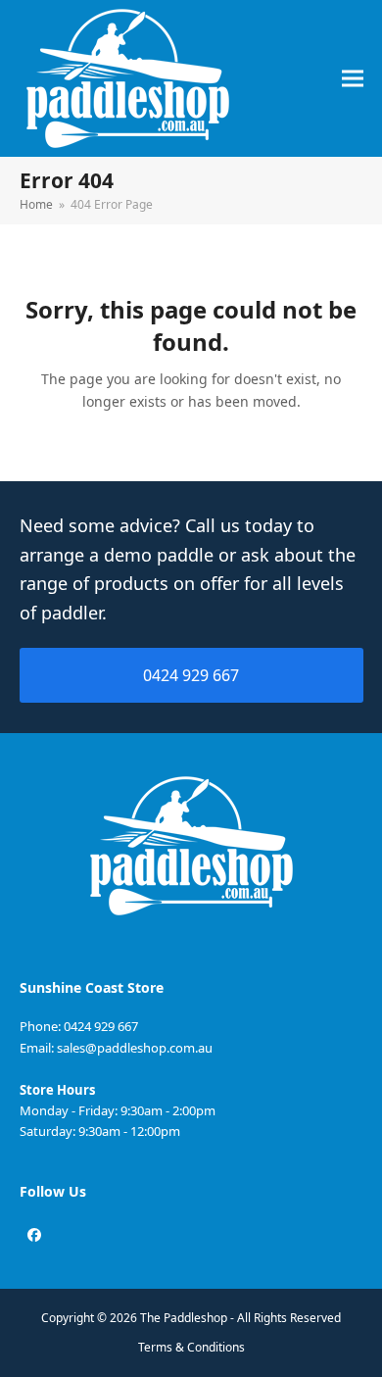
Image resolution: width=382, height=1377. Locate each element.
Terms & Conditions (191, 1347)
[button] (352, 79)
